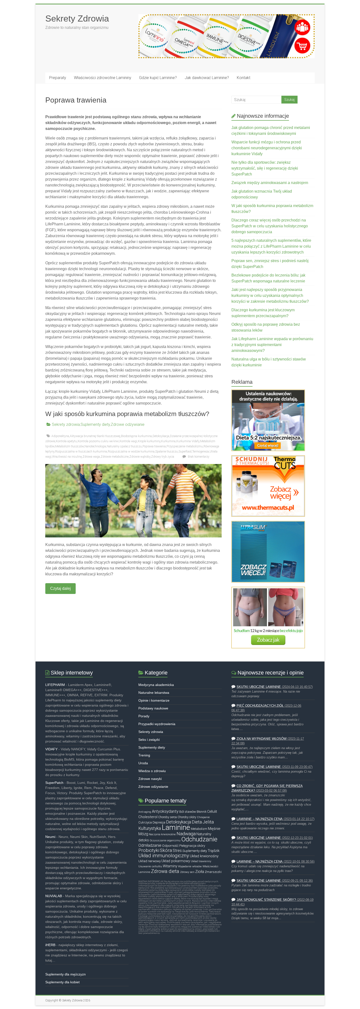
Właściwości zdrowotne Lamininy (102, 77)
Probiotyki (148, 850)
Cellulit (212, 812)
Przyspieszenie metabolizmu (185, 446)
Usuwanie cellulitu (150, 866)
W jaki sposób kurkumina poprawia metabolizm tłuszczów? (127, 414)
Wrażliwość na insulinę (67, 456)
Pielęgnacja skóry (192, 845)
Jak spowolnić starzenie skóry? (266, 900)
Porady (143, 716)
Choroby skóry (187, 817)
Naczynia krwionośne (162, 834)
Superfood (185, 451)
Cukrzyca (145, 822)
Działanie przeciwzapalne (186, 436)
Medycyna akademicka (156, 685)
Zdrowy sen (187, 872)
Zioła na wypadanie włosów (262, 739)
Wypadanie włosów (190, 866)
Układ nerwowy (149, 861)
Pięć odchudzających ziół (260, 705)
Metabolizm (199, 829)
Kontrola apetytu (66, 441)
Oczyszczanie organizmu (165, 840)
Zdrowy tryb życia (162, 456)
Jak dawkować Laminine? (207, 77)
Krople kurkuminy (149, 441)
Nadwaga (186, 833)
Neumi (50, 837)
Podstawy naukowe (153, 708)
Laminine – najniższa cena (260, 819)
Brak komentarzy (198, 456)
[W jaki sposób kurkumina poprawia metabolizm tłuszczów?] (133, 466)
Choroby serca (167, 817)
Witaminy (170, 866)
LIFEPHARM (55, 685)
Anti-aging (144, 811)
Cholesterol (147, 817)
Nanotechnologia (95, 446)
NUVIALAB (53, 896)
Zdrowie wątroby (139, 456)
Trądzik (213, 850)
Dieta (197, 821)
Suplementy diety (95, 424)
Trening (144, 755)
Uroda (143, 763)
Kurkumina (168, 441)
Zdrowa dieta (165, 871)
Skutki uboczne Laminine (259, 687)
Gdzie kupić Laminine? (158, 77)
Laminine (176, 827)
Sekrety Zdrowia (77, 18)
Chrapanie (203, 817)
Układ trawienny (201, 861)
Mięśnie (214, 828)
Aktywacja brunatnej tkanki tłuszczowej (95, 436)
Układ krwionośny (204, 856)
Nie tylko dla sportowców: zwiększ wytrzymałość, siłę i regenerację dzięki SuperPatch (264, 168)
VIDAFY (51, 749)
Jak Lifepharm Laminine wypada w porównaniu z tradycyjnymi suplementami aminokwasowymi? (272, 345)
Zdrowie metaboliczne (115, 456)
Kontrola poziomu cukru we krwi (98, 441)
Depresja (159, 822)
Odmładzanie (149, 845)
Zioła (199, 871)
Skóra (166, 850)
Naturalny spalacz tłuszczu (124, 446)
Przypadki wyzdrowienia (156, 724)
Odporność (170, 845)
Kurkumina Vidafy (187, 441)
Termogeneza (200, 451)
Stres (177, 850)
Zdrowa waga (91, 456)
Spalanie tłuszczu (166, 451)
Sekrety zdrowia (66, 424)
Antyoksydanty (165, 811)
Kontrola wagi (128, 441)
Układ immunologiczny (163, 855)
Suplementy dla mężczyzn (65, 974)
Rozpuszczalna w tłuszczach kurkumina (81, 451)
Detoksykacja (161, 436)
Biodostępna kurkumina (136, 436)
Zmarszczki (213, 872)
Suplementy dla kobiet (62, 982)
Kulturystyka (149, 828)
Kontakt (243, 77)
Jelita (208, 822)
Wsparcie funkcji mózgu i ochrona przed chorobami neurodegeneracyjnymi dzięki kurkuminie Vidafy (266, 148)
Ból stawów (187, 811)
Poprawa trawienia (154, 446)
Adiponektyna (60, 436)
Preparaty (57, 77)
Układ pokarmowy (175, 861)
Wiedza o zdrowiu (152, 771)
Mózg (143, 834)
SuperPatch (54, 783)
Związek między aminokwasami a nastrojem (269, 183)
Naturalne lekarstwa (153, 693)
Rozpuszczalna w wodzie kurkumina (131, 451)
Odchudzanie (199, 839)
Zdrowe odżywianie (127, 424)
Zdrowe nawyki (150, 779)
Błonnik (201, 811)
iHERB (50, 945)
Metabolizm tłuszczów (69, 446)
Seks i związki (149, 740)
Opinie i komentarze (153, 700)
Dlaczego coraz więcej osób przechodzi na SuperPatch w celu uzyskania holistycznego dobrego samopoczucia (269, 226)
